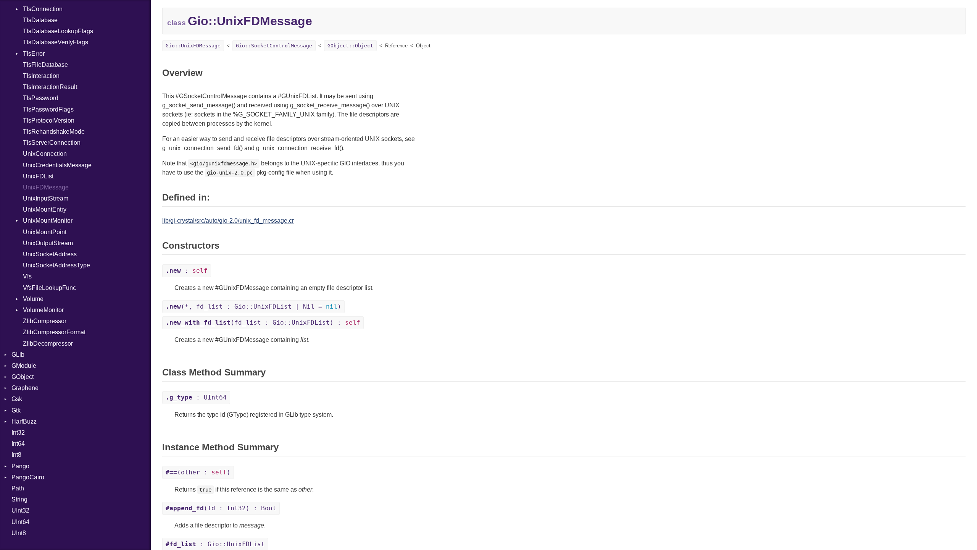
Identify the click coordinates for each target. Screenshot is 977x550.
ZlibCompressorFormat (54, 332)
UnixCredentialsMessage (57, 165)
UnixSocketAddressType (56, 265)
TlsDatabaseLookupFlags (58, 31)
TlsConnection (43, 9)
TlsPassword (40, 98)
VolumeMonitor (43, 310)
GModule (23, 365)
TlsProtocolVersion (48, 120)
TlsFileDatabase (45, 64)
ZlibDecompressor (48, 343)
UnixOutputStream (48, 243)
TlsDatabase (40, 20)
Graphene (25, 388)
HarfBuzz (24, 421)
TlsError (34, 53)
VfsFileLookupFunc (49, 288)
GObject (22, 377)
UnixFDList (38, 176)
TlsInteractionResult (50, 87)
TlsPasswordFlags (48, 109)
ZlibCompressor (44, 321)
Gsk (16, 399)
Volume (33, 299)
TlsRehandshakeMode (54, 131)
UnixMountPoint (44, 232)
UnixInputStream (45, 198)
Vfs (27, 276)
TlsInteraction (41, 76)
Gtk (16, 410)
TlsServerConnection (52, 142)
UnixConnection (45, 153)
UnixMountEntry (44, 209)
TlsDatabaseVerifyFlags (55, 42)
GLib (17, 354)
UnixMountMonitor (48, 220)
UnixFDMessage (46, 187)
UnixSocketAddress (50, 254)
